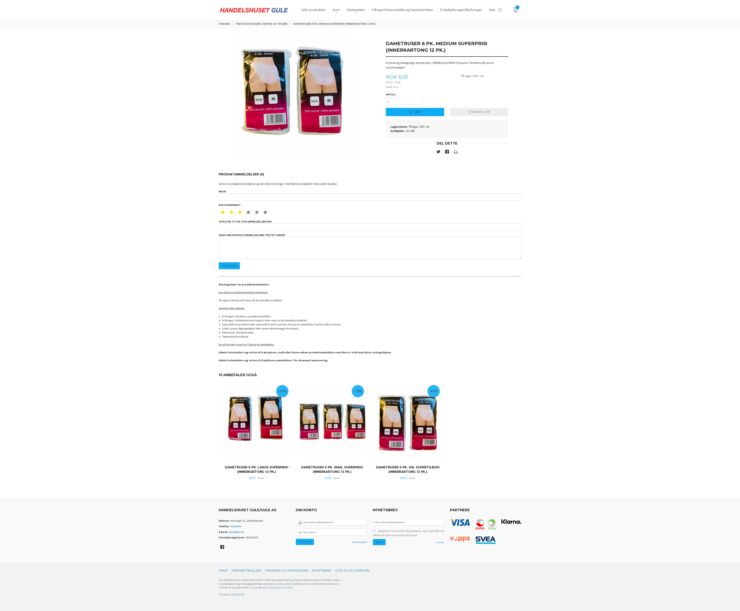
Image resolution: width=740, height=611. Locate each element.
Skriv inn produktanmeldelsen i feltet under (252, 235)
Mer (492, 10)
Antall (391, 94)
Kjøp (417, 112)
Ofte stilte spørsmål (352, 570)
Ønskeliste (481, 112)
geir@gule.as (236, 532)
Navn (222, 191)
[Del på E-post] (455, 152)
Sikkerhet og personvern (286, 570)
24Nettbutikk (238, 594)
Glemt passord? (359, 542)
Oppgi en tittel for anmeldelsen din (245, 221)
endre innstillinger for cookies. (278, 587)
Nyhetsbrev (322, 570)
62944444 (235, 526)
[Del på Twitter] (438, 152)
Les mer (440, 542)
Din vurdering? (229, 205)
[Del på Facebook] (447, 152)
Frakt (223, 570)
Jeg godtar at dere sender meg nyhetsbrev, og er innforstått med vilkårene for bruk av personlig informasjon (408, 533)
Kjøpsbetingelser (247, 570)
